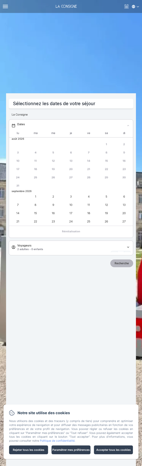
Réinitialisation (71, 231)
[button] (106, 144)
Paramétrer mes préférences (71, 449)
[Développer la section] (128, 247)
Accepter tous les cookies (113, 449)
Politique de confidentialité (57, 440)
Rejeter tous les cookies (28, 449)
